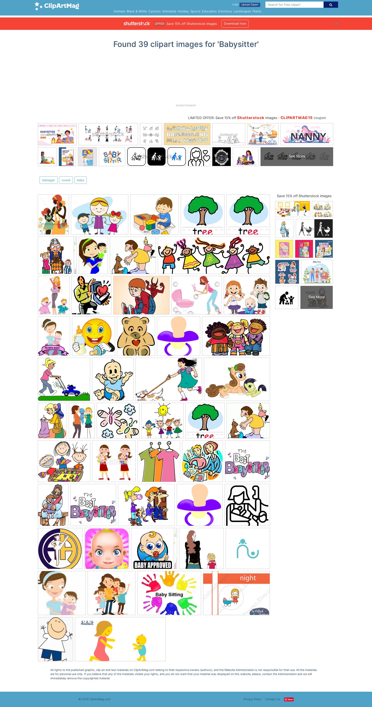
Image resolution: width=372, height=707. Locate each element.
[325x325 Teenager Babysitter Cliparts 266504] (93, 338)
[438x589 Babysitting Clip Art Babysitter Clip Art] (52, 422)
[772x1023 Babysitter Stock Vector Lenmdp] (53, 297)
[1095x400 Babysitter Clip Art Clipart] (214, 257)
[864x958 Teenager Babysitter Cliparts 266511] (202, 462)
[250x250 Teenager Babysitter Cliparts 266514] (247, 462)
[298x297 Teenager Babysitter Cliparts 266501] (199, 506)
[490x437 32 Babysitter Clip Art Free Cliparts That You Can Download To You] (248, 422)
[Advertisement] (186, 78)
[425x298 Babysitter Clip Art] (169, 381)
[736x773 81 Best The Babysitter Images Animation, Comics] (57, 257)
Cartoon (154, 11)
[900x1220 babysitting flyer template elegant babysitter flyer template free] (55, 641)
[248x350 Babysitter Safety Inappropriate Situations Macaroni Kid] (93, 257)
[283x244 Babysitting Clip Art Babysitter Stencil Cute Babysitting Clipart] (64, 462)
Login (235, 4)
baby (80, 180)
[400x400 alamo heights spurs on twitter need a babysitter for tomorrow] (60, 550)
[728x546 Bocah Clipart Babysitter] (141, 297)
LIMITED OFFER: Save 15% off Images (232, 118)
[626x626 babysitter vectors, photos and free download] (111, 595)
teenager (48, 180)
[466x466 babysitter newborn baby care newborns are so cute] (107, 550)
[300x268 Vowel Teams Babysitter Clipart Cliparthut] (64, 381)
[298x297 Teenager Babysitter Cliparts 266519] (178, 338)
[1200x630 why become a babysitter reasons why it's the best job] (120, 641)
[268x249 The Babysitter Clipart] (162, 422)
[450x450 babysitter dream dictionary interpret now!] (201, 550)
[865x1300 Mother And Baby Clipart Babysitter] (82, 422)
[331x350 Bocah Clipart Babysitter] (91, 297)
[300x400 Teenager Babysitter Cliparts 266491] (54, 338)
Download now (235, 23)
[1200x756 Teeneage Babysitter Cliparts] (236, 338)
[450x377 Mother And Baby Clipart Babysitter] (197, 297)
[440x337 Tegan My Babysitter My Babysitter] (99, 216)
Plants (256, 11)
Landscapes (242, 11)
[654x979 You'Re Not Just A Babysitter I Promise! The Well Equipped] (53, 506)
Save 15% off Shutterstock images (304, 196)
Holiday (183, 11)
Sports (195, 11)
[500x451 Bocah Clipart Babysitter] (154, 216)
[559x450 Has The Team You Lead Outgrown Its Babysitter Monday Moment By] (146, 506)
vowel (66, 180)
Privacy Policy (253, 699)
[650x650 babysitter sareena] (61, 595)
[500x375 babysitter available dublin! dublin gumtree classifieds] (169, 595)
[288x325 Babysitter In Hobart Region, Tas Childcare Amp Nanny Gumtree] (112, 381)
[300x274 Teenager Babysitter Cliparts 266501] (118, 422)
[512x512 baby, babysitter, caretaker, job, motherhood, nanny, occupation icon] (247, 506)
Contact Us (272, 699)
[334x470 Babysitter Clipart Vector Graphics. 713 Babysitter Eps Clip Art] (53, 216)
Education (209, 11)
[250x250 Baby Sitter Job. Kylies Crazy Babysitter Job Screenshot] (93, 506)
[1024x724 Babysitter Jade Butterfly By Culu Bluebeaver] (237, 381)
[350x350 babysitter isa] (248, 550)
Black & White (137, 11)
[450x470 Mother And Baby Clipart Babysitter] (113, 462)
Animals (119, 11)
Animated (169, 11)
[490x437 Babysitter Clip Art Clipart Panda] (133, 257)
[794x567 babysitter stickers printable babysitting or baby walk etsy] (236, 595)
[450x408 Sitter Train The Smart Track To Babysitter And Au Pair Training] (247, 297)
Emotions (225, 11)
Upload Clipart (249, 4)
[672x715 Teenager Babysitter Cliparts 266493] (159, 462)
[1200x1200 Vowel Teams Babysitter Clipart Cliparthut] (202, 216)
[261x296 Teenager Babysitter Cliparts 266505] (136, 338)
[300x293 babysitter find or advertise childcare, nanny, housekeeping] (154, 550)
